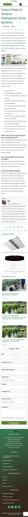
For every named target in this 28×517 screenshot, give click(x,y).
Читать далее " (5, 298)
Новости (5, 480)
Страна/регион (5, 391)
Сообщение (5, 407)
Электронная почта (7, 362)
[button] (7, 4)
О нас (4, 483)
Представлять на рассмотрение (14, 423)
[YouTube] (12, 507)
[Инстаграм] (19, 507)
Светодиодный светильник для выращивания (11, 456)
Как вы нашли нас (6, 398)
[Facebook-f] (9, 507)
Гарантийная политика (9, 503)
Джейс (4, 198)
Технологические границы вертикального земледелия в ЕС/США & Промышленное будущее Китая (14, 317)
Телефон (3, 384)
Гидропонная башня (8, 466)
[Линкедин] (15, 507)
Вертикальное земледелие (10, 469)
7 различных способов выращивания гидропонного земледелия (13, 340)
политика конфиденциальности (11, 499)
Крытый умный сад (8, 460)
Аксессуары (6, 463)
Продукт (5, 477)
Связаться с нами (7, 486)
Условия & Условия (7, 496)
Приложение (5, 377)
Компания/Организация (7, 369)
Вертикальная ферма (8, 493)
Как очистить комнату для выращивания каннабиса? (10, 294)
